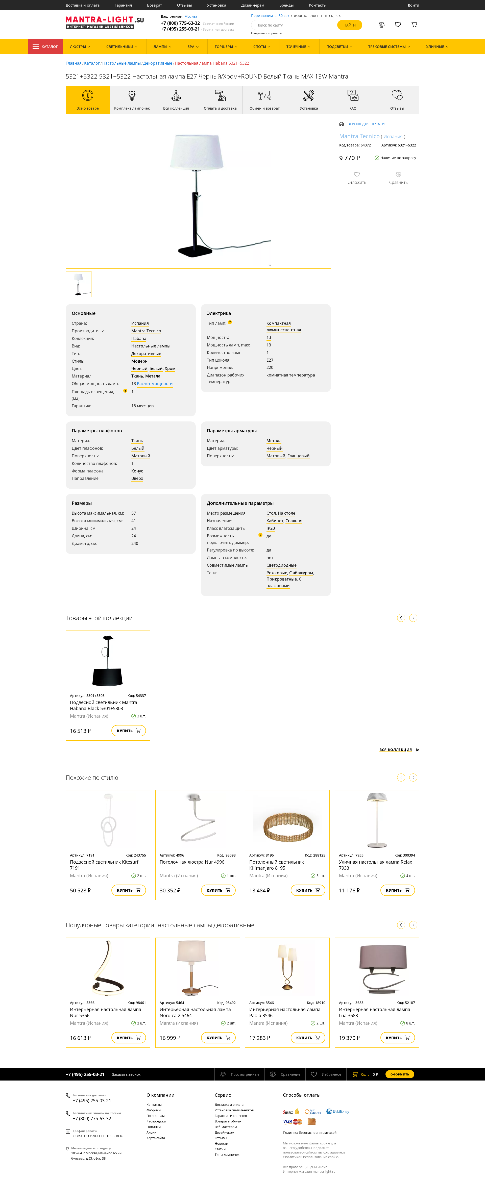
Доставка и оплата (83, 5)
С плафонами (283, 582)
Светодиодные (281, 565)
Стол (271, 513)
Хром (170, 368)
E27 (269, 360)
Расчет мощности (155, 383)
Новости (221, 1143)
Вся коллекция (395, 749)
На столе (286, 513)
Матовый (140, 456)
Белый (156, 368)
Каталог (50, 46)
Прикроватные (281, 579)
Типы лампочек (227, 1154)
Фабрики (154, 1110)
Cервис (223, 1095)
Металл (152, 376)
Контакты (318, 5)
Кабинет (274, 520)
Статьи (220, 1149)
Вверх (137, 478)
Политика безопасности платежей (309, 1132)
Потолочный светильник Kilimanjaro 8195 (276, 865)
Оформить (400, 1074)
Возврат (154, 5)
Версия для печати (366, 124)
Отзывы (184, 5)
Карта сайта (156, 1138)
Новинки (154, 1126)
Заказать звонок (126, 1074)
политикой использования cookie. (312, 1157)
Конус (137, 471)
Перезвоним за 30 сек (270, 16)
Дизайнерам (252, 5)
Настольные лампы (121, 63)
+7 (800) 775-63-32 (197, 23)
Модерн (139, 361)
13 (268, 337)
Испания (140, 323)
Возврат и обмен (228, 1121)
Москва (190, 16)
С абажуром (301, 572)
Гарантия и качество (231, 1115)
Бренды (286, 5)
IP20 (270, 528)
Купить (125, 730)
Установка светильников (234, 1110)
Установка (216, 5)
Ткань (137, 376)
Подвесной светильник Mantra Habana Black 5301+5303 (103, 705)
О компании (161, 1095)
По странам (156, 1115)
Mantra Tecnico (146, 331)
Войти (413, 5)
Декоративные (157, 63)
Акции (151, 1132)
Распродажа (156, 1121)
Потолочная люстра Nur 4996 (192, 862)
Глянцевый (298, 456)
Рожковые (276, 572)
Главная (74, 63)
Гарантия (123, 5)
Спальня (293, 520)
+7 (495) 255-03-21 (197, 29)
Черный (139, 368)
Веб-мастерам (226, 1126)
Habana (138, 338)
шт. (365, 1074)
